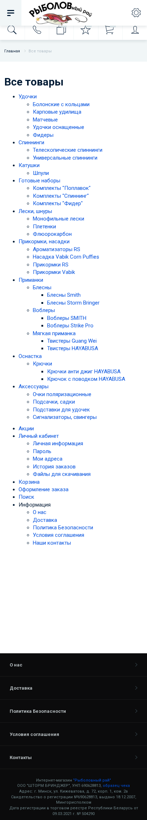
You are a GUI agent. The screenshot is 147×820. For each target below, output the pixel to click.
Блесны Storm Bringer (73, 303)
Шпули (41, 173)
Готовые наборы (39, 180)
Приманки (31, 280)
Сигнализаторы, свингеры (65, 417)
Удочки (28, 96)
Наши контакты (52, 543)
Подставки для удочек (61, 409)
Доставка (45, 520)
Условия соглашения (58, 535)
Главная (12, 51)
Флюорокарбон (52, 234)
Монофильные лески (58, 219)
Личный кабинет (39, 436)
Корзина (29, 482)
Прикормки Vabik (54, 272)
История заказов (54, 466)
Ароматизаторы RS (56, 249)
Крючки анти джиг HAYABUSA (84, 371)
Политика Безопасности (63, 527)
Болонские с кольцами (61, 104)
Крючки (42, 363)
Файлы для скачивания (62, 474)
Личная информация (58, 443)
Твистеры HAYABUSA (72, 348)
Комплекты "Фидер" (58, 203)
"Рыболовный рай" (92, 780)
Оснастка (30, 356)
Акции (26, 428)
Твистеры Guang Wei (72, 341)
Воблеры (44, 310)
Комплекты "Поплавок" (62, 188)
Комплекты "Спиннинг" (61, 196)
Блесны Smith (64, 295)
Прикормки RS (51, 264)
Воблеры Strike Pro (70, 325)
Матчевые (45, 119)
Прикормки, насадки (44, 241)
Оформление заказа (44, 489)
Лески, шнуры (35, 211)
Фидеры (43, 135)
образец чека (116, 785)
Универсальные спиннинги (65, 158)
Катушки (29, 165)
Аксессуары (34, 386)
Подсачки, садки (54, 402)
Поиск (26, 497)
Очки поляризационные (62, 394)
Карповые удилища (57, 112)
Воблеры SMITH (66, 318)
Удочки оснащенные (58, 127)
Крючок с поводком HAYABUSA (86, 379)
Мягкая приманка (54, 333)
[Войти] (134, 30)
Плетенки (44, 226)
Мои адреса (47, 459)
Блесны (42, 287)
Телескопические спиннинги (67, 150)
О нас (39, 512)
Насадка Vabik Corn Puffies (66, 257)
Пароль (42, 451)
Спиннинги (31, 142)
